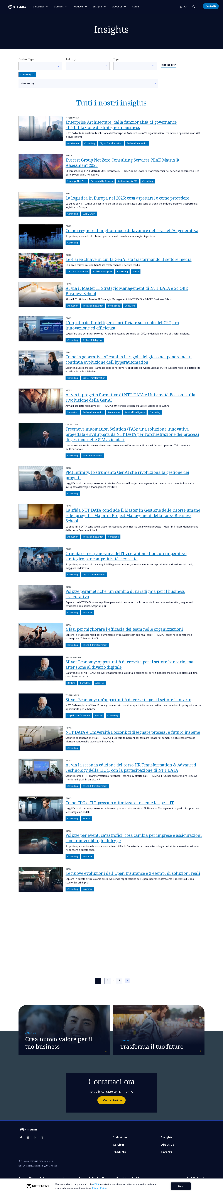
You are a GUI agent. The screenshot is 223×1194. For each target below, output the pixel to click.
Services (119, 1144)
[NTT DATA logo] (13, 7)
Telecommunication (92, 455)
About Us (167, 1144)
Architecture (73, 143)
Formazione (114, 305)
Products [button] (78, 6)
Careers (166, 1152)
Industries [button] (39, 6)
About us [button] (117, 6)
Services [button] (59, 6)
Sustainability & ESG (127, 181)
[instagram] (28, 1137)
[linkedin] (35, 1137)
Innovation (72, 305)
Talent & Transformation (95, 645)
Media (136, 271)
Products (119, 1152)
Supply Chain (89, 213)
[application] (111, 1186)
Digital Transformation (111, 143)
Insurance (87, 612)
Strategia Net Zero (76, 181)
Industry (71, 59)
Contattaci (110, 1100)
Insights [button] (98, 6)
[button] (194, 6)
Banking (71, 683)
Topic (116, 59)
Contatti (211, 6)
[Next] (127, 980)
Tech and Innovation (137, 143)
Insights (167, 1137)
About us (99, 683)
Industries (120, 1137)
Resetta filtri (168, 64)
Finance (86, 818)
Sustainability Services (102, 181)
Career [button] (136, 6)
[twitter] (42, 1137)
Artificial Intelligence (102, 271)
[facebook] (21, 1137)
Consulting (25, 74)
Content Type (26, 59)
